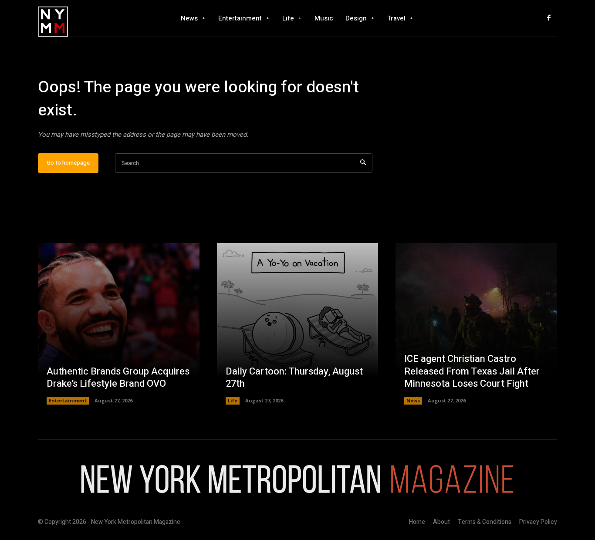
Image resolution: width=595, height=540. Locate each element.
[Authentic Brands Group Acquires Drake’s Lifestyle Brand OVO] (118, 324)
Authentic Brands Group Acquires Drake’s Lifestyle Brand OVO (118, 377)
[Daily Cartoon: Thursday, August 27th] (298, 324)
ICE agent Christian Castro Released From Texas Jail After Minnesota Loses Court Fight (472, 371)
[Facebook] (549, 18)
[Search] (363, 163)
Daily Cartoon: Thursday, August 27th (294, 377)
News (413, 400)
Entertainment (68, 400)
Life (232, 400)
